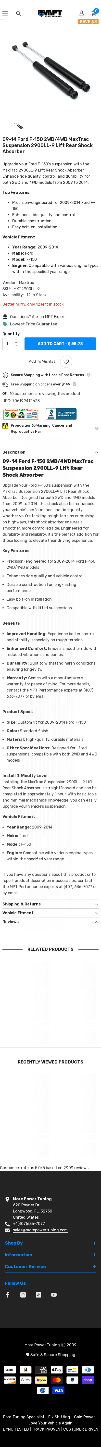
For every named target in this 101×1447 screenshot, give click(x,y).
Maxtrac (26, 282)
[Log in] (81, 13)
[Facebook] (7, 1295)
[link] (27, 1024)
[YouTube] (54, 1295)
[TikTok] (38, 1295)
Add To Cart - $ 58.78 (60, 343)
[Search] (19, 13)
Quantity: (11, 334)
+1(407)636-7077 (29, 1223)
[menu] (5, 13)
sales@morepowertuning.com (40, 1230)
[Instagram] (23, 1295)
